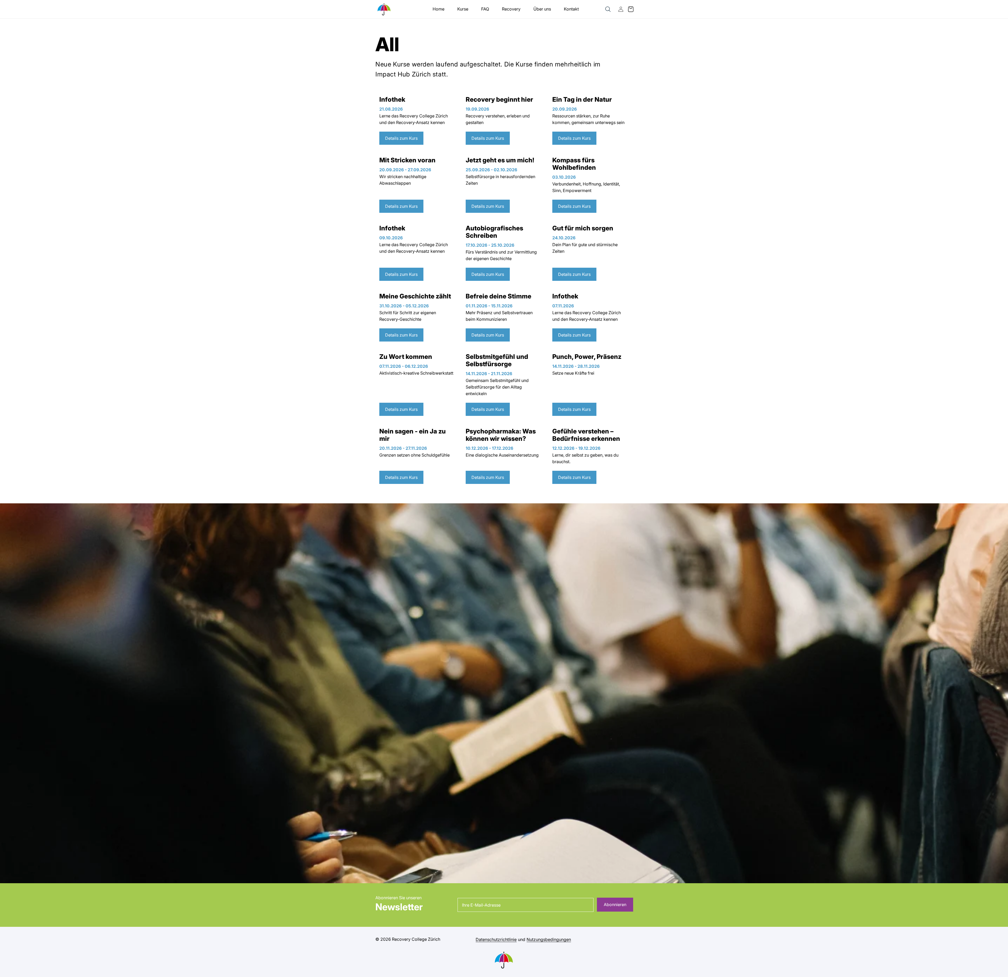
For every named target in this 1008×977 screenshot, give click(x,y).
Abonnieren (615, 904)
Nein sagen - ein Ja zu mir (412, 435)
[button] (608, 9)
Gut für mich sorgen (582, 228)
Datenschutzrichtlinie (496, 939)
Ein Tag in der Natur (582, 99)
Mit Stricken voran (407, 160)
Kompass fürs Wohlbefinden (574, 164)
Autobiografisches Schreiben (494, 232)
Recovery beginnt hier (499, 99)
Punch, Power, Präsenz (586, 356)
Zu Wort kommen (405, 356)
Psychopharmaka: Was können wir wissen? (501, 435)
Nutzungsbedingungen (549, 939)
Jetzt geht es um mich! (500, 160)
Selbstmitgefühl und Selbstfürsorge (497, 360)
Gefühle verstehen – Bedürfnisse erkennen (586, 435)
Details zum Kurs (401, 138)
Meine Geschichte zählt (415, 296)
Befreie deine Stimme (498, 296)
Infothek (392, 99)
